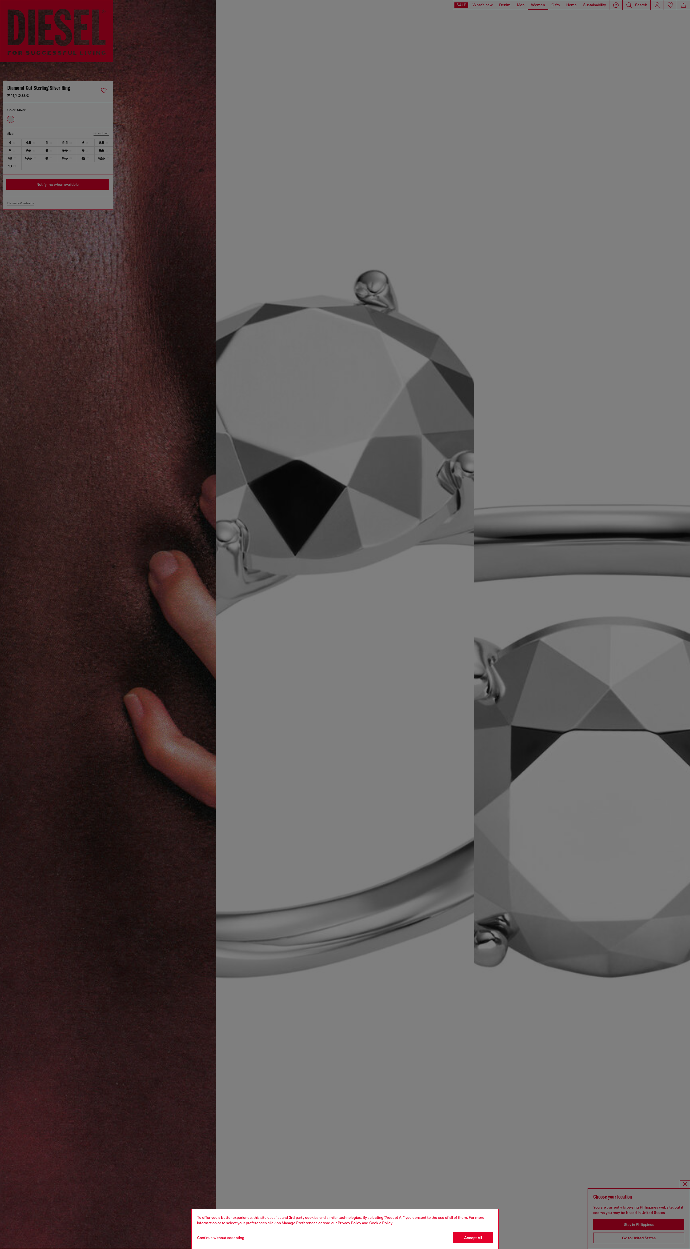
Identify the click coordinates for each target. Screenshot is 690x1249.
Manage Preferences (300, 1223)
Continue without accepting (220, 1238)
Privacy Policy (349, 1223)
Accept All (473, 1238)
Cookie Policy (380, 1223)
